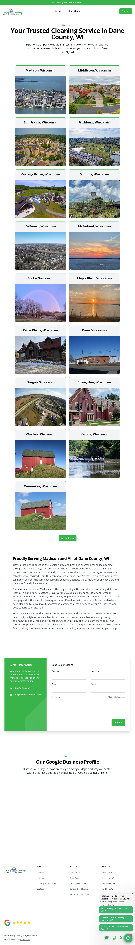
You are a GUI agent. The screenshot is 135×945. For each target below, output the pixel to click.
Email (54, 684)
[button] (128, 938)
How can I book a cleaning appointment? (112, 918)
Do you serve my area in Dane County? (114, 927)
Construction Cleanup (79, 889)
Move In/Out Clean (78, 883)
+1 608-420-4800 (21, 688)
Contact (126, 11)
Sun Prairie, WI (108, 883)
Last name (95, 671)
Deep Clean (74, 878)
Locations (74, 11)
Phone (93, 684)
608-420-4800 (61, 624)
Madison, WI (107, 872)
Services (59, 11)
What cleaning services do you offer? (114, 909)
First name (56, 671)
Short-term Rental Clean (80, 894)
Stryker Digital (25, 940)
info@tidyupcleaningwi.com (27, 694)
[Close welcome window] (132, 893)
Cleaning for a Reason (46, 883)
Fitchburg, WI (108, 889)
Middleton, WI (108, 878)
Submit (118, 722)
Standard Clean (76, 872)
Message (56, 697)
